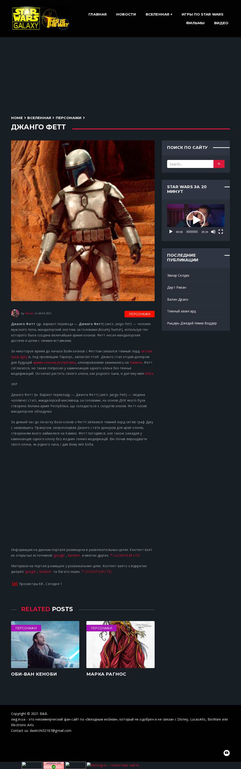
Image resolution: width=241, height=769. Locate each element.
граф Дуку (19, 357)
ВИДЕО (221, 23)
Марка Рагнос (106, 674)
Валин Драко (177, 299)
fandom (74, 555)
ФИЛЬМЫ (195, 23)
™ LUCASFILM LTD (125, 555)
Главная (97, 14)
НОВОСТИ (126, 14)
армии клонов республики (54, 362)
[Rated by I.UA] (75, 765)
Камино (136, 362)
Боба (149, 373)
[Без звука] (213, 231)
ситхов (146, 351)
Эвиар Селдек (178, 275)
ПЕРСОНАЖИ (69, 118)
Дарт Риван (176, 287)
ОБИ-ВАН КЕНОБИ (34, 674)
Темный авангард (181, 311)
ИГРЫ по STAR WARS (203, 14)
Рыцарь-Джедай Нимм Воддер (192, 323)
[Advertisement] (120, 72)
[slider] (192, 232)
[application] (196, 220)
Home (17, 118)
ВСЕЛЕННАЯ (157, 14)
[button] (195, 220)
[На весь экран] (220, 231)
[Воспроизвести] (171, 231)
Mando (29, 313)
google (59, 555)
